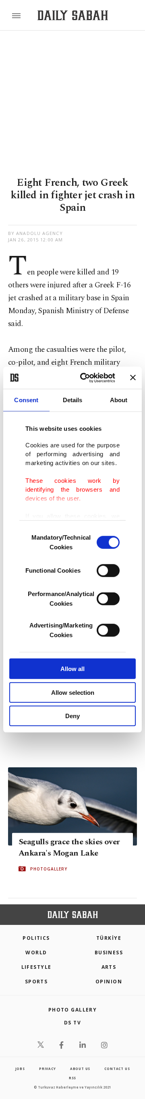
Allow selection (72, 692)
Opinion (108, 981)
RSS (72, 1078)
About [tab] (119, 400)
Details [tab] (73, 400)
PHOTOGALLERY (48, 869)
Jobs (20, 1068)
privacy (47, 1068)
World (36, 952)
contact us (117, 1068)
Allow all (72, 668)
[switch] (108, 570)
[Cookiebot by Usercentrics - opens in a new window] (85, 377)
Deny (72, 716)
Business (109, 952)
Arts (109, 967)
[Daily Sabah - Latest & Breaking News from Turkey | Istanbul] (72, 15)
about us (80, 1068)
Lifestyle (36, 967)
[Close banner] (133, 377)
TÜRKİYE (108, 938)
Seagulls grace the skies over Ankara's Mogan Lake (69, 847)
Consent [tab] (26, 400)
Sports (36, 981)
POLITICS (36, 938)
